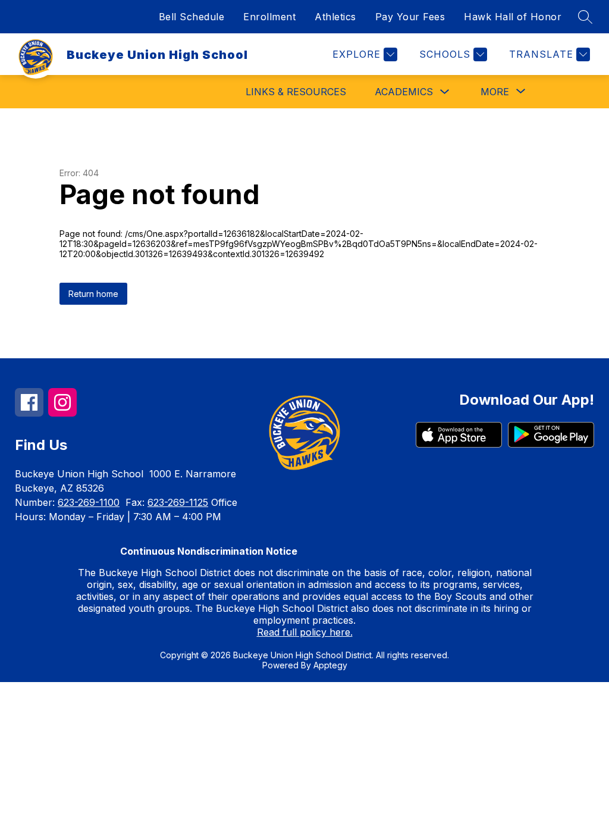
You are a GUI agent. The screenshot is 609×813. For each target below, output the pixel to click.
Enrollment (269, 17)
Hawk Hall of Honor (512, 17)
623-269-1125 (177, 502)
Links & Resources (296, 92)
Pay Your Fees (410, 17)
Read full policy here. (305, 632)
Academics (404, 92)
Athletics (335, 17)
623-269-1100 (89, 502)
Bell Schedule (192, 17)
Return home (93, 294)
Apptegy (330, 665)
